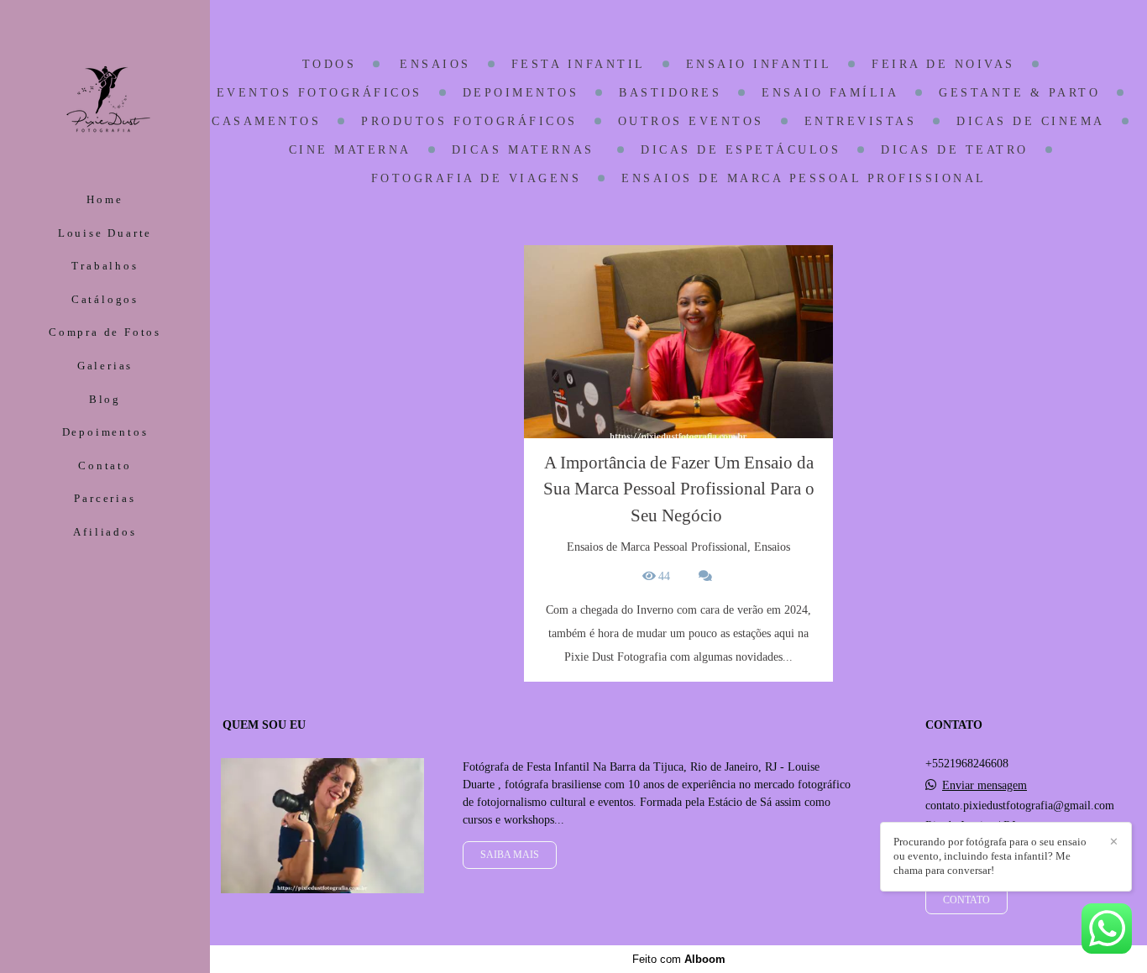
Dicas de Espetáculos (741, 150)
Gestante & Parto (1019, 93)
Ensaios (435, 65)
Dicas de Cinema (1030, 122)
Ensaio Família (830, 93)
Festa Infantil (578, 65)
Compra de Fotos (105, 332)
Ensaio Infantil (759, 65)
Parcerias (104, 498)
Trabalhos (104, 265)
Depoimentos (105, 432)
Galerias (105, 365)
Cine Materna (350, 150)
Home (104, 199)
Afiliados (104, 532)
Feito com (678, 959)
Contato (105, 465)
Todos (329, 65)
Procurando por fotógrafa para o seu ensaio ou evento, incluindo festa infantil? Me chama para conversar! (990, 855)
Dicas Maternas (526, 150)
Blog (105, 399)
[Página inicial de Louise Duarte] (105, 98)
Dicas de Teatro (955, 150)
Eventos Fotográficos (319, 93)
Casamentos (266, 122)
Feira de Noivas (943, 65)
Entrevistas (860, 122)
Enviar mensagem (984, 786)
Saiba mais (509, 855)
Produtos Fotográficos (469, 122)
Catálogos (105, 299)
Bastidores (670, 93)
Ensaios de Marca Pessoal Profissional (804, 179)
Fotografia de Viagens (476, 179)
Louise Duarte (105, 233)
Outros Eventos (691, 122)
